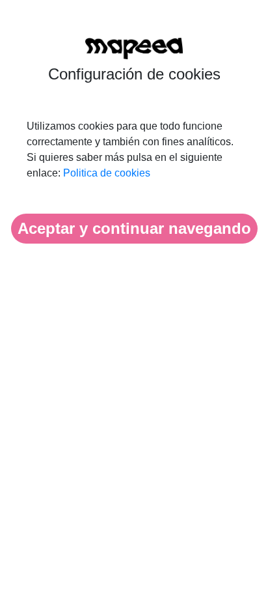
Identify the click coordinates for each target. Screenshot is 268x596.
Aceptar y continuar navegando (134, 228)
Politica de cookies (106, 172)
